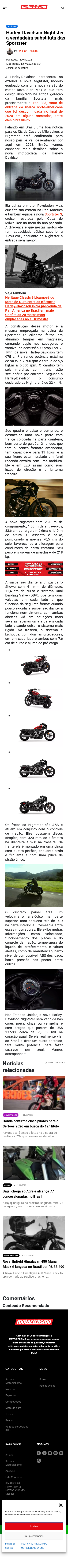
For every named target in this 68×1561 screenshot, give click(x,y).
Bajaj (7, 1185)
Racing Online (47, 1385)
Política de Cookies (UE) (16, 1428)
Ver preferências (34, 1536)
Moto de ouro (13, 1407)
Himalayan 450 (11, 1255)
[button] (61, 1504)
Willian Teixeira (28, 51)
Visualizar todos (56, 1062)
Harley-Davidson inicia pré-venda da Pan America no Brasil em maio (33, 308)
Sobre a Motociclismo (13, 1381)
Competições (10, 1115)
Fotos (42, 1379)
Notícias (12, 26)
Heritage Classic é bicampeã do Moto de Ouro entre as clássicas (30, 299)
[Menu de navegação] (5, 7)
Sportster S (53, 214)
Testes (9, 1414)
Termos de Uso (14, 1500)
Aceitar (34, 1526)
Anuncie (10, 1471)
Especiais (11, 1395)
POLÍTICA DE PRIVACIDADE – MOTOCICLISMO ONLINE (15, 1488)
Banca (9, 1420)
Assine (9, 1455)
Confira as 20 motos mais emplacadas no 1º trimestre (26, 316)
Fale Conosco (13, 1477)
